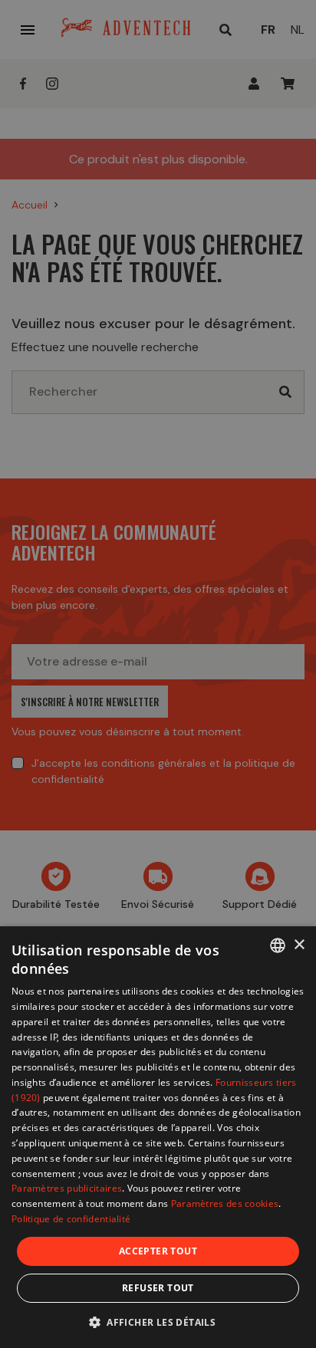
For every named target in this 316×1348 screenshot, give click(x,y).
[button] (158, 1321)
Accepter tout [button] (158, 1251)
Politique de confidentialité (71, 1218)
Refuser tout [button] (158, 1287)
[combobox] (277, 945)
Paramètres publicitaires (67, 1188)
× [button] (298, 945)
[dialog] (158, 1137)
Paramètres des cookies (225, 1203)
